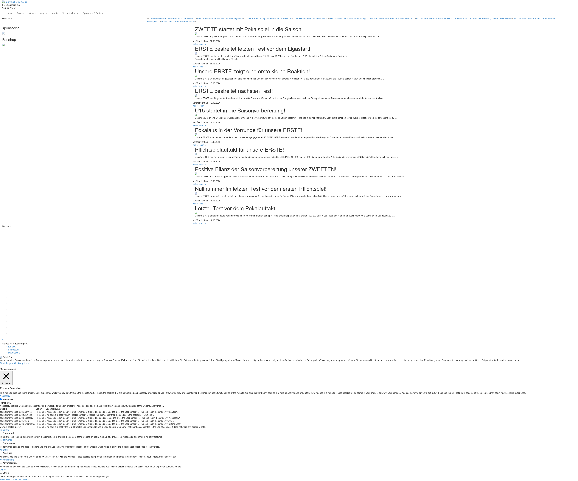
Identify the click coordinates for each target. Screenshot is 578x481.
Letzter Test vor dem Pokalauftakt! (177, 21)
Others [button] (3, 469)
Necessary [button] (5, 395)
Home (9, 13)
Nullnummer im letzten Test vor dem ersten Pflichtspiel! (260, 188)
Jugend (43, 13)
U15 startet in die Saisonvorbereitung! (348, 18)
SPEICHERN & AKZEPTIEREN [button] (14, 479)
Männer (32, 13)
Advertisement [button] (7, 459)
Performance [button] (6, 439)
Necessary (8, 398)
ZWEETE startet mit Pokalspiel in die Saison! (172, 18)
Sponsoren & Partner (93, 13)
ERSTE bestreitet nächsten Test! (311, 18)
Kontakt (12, 346)
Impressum (13, 349)
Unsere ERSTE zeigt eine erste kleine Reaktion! (269, 18)
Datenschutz (14, 352)
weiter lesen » (199, 43)
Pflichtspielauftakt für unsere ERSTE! (433, 18)
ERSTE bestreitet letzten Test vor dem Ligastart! (220, 18)
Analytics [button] (4, 449)
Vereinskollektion (70, 13)
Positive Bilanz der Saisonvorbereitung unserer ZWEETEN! (483, 18)
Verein (55, 13)
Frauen (20, 13)
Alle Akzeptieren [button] (21, 363)
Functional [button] (5, 429)
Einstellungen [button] (6, 363)
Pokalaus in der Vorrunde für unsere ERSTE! (391, 18)
